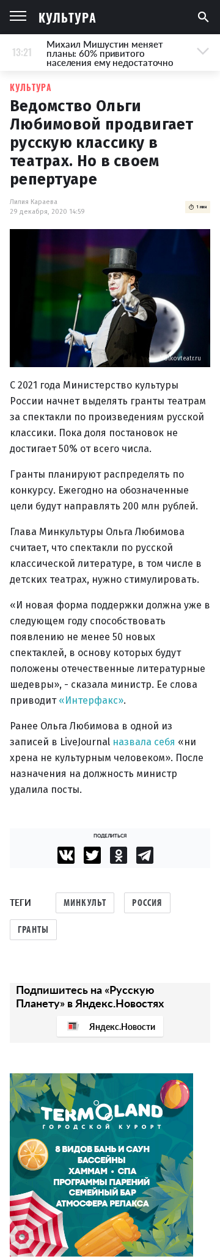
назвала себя (143, 742)
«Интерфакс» (91, 700)
